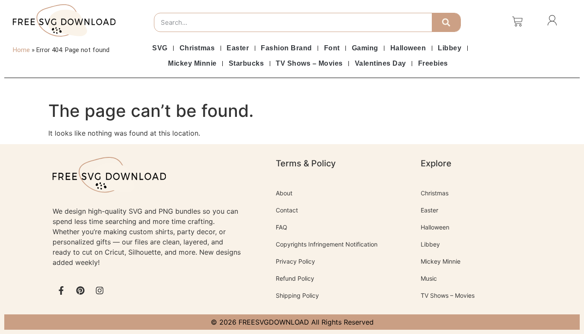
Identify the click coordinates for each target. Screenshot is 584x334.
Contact (287, 210)
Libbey (449, 48)
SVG (160, 48)
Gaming (365, 48)
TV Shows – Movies (309, 63)
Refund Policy (295, 278)
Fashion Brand (286, 48)
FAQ (281, 227)
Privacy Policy (295, 261)
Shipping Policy (297, 295)
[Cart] (517, 21)
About (284, 193)
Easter (238, 48)
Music (429, 278)
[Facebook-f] (61, 290)
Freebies (433, 63)
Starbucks (246, 63)
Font (332, 48)
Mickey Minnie (192, 63)
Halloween (408, 48)
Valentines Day (380, 63)
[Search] (446, 22)
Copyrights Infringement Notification (327, 244)
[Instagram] (99, 290)
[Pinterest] (80, 290)
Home (21, 50)
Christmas (197, 48)
